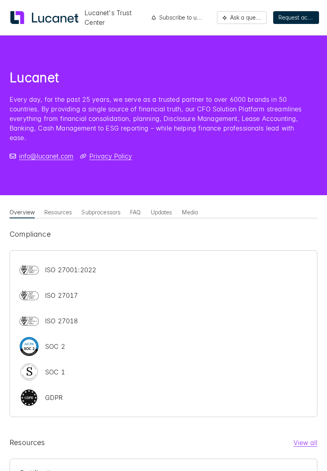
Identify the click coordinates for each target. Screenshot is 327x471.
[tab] (22, 211)
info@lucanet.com (46, 156)
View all (305, 443)
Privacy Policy (110, 156)
